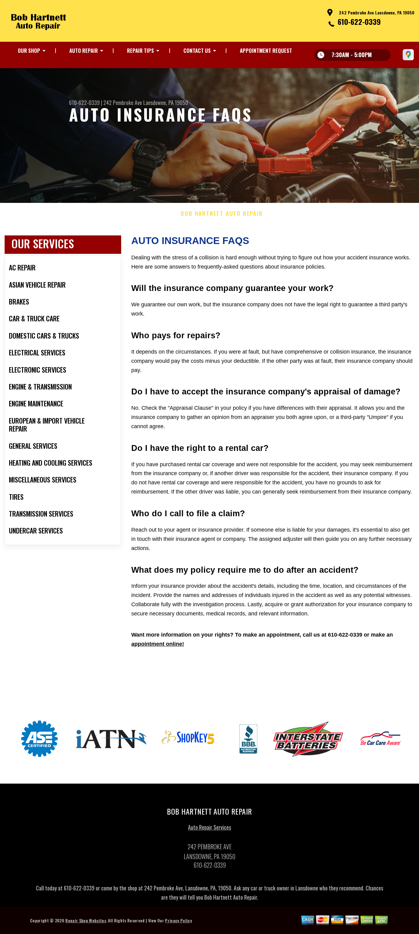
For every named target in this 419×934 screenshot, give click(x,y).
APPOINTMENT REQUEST (266, 50)
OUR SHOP (29, 50)
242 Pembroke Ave (122, 103)
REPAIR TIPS (140, 50)
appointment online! (157, 644)
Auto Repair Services (209, 827)
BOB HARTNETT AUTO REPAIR (222, 213)
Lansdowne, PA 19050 (165, 103)
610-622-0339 (359, 21)
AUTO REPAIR (83, 50)
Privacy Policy (178, 920)
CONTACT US (197, 50)
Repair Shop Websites (85, 920)
